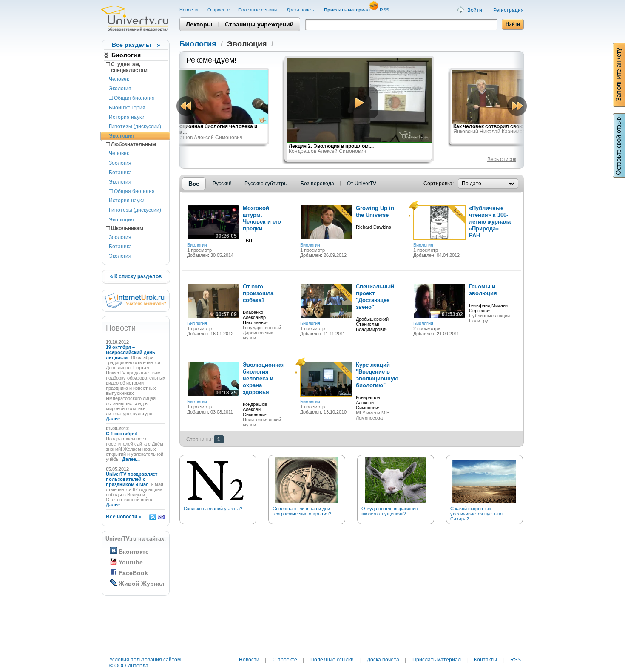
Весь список (501, 159)
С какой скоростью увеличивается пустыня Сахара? (476, 513)
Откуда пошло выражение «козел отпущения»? (389, 511)
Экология (120, 89)
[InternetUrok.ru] (135, 306)
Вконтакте (134, 551)
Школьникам (126, 228)
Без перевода (317, 184)
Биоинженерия (127, 108)
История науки (127, 117)
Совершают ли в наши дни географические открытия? (302, 511)
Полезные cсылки (258, 9)
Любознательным (133, 144)
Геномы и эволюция (483, 289)
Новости (189, 9)
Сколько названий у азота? (213, 508)
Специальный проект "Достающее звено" (375, 296)
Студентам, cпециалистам (127, 67)
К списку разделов (137, 276)
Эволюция (121, 136)
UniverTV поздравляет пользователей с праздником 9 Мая (131, 479)
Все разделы (131, 44)
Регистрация (508, 10)
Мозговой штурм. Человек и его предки (262, 218)
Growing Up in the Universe (375, 211)
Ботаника (120, 172)
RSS (385, 9)
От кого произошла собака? (258, 293)
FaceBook (133, 572)
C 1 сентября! (122, 433)
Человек (119, 79)
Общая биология (134, 98)
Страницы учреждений (259, 24)
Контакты (485, 660)
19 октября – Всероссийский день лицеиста (130, 352)
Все (193, 183)
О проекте (218, 9)
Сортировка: (438, 184)
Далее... (115, 418)
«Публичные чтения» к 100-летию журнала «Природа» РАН (490, 222)
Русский (222, 184)
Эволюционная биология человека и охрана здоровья (264, 378)
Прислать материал (436, 660)
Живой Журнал (142, 583)
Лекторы (199, 24)
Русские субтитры (266, 184)
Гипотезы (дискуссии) (135, 126)
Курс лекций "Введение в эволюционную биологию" (377, 375)
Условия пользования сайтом (145, 660)
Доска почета (301, 9)
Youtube (131, 562)
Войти (474, 10)
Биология (126, 55)
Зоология (120, 163)
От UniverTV (361, 184)
